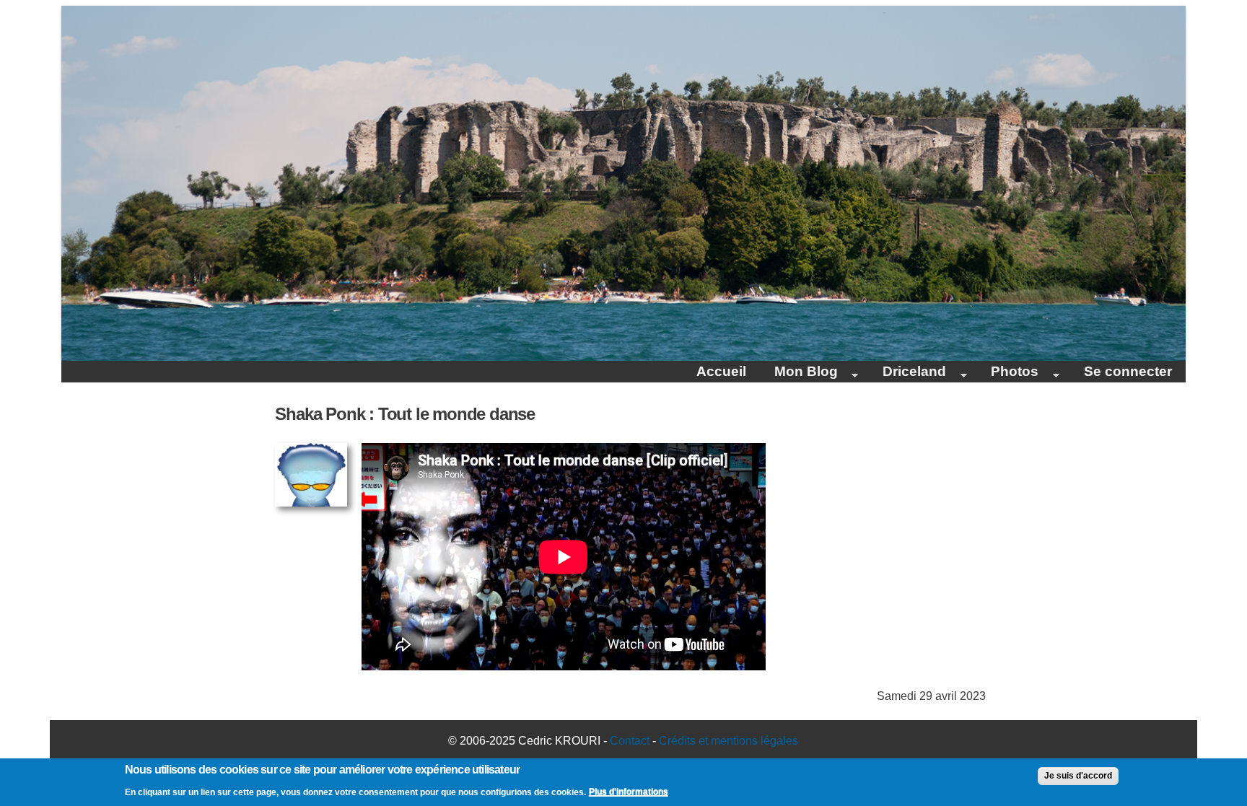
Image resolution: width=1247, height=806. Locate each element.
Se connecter (1128, 371)
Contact (629, 741)
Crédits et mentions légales (728, 741)
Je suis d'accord (1078, 776)
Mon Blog (798, 373)
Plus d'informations (628, 792)
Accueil (721, 371)
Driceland (907, 373)
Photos (1007, 373)
